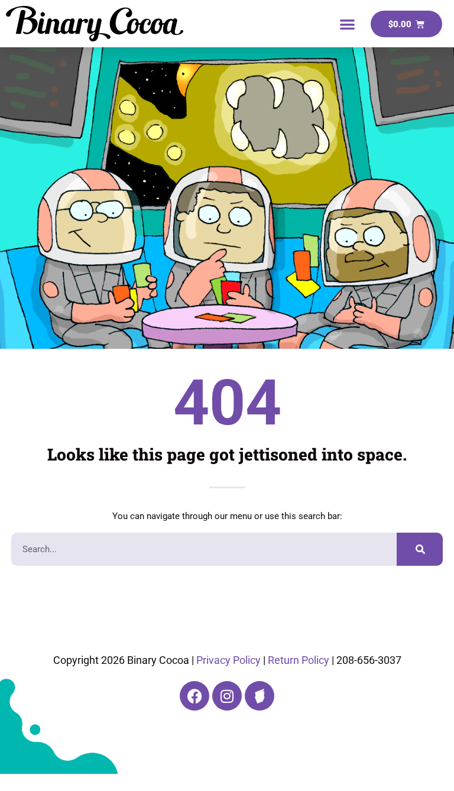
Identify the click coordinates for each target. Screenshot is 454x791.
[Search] (420, 549)
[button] (348, 24)
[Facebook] (194, 696)
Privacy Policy (228, 660)
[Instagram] (227, 696)
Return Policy (298, 660)
